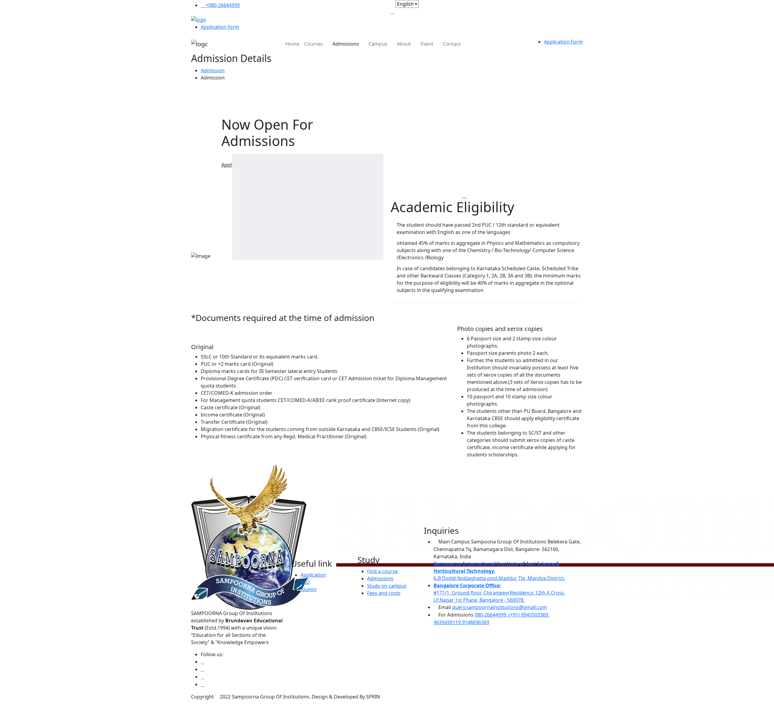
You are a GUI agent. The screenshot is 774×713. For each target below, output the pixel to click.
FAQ (305, 582)
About (404, 44)
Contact (452, 44)
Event (427, 44)
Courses (314, 44)
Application (313, 575)
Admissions (346, 44)
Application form (220, 27)
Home (292, 44)
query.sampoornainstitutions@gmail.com (499, 607)
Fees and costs (384, 593)
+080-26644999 (222, 5)
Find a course (382, 571)
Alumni (309, 589)
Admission (213, 70)
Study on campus (387, 585)
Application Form (563, 41)
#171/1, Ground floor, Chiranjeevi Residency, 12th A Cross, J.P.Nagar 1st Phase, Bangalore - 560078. (499, 592)
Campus (379, 44)
